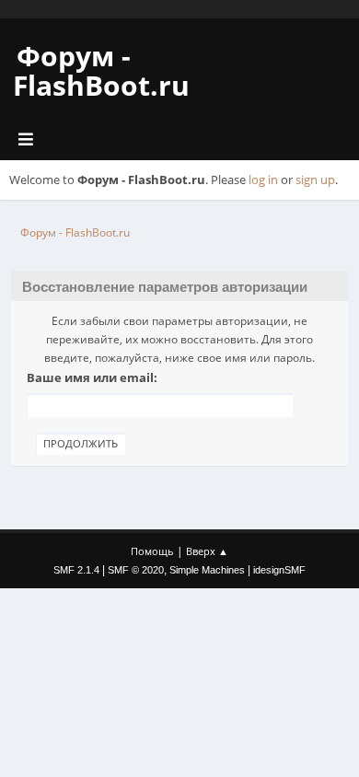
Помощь (152, 551)
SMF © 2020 (136, 569)
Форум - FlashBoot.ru (101, 70)
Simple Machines (207, 569)
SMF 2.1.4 (76, 569)
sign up (315, 179)
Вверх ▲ (207, 551)
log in (263, 179)
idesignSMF (279, 569)
